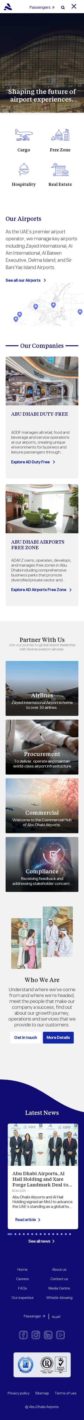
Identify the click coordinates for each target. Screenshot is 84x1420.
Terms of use (66, 1393)
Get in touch (25, 1038)
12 (57, 1234)
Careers (22, 1279)
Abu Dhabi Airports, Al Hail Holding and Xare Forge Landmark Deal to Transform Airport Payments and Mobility (40, 1184)
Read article (25, 1220)
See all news (39, 1241)
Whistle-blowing (59, 1298)
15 (70, 1234)
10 (49, 1234)
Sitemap (42, 1393)
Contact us (59, 1279)
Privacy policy (19, 1393)
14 (66, 1234)
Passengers (40, 7)
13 (62, 1234)
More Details (58, 1038)
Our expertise (23, 1298)
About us (59, 1269)
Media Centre (59, 1288)
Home (23, 1269)
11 (53, 1234)
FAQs (22, 1288)
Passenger (32, 1316)
